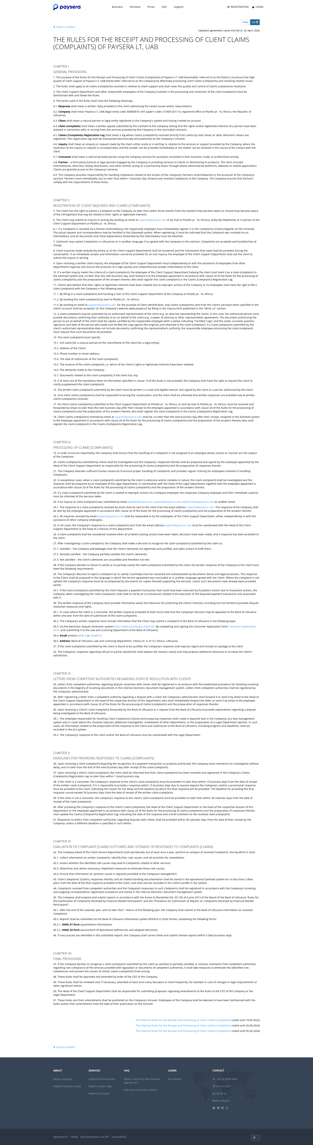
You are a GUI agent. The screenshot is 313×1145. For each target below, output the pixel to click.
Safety (74, 1136)
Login (259, 6)
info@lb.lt (96, 635)
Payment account (99, 1093)
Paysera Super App (100, 1086)
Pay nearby (174, 1079)
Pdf (253, 22)
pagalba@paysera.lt (140, 501)
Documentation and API (94, 1136)
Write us (221, 1093)
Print (245, 22)
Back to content (65, 27)
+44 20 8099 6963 (226, 1079)
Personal (135, 6)
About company (62, 1079)
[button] (255, 1137)
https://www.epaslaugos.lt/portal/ (134, 626)
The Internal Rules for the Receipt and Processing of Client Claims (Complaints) (184, 1020)
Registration (239, 6)
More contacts (220, 1100)
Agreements (60, 1136)
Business (117, 6)
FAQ (164, 6)
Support (178, 6)
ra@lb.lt (81, 635)
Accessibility (119, 1136)
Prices (151, 6)
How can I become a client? (140, 1090)
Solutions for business (102, 1079)
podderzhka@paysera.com (198, 501)
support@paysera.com (152, 220)
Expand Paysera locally (67, 1086)
